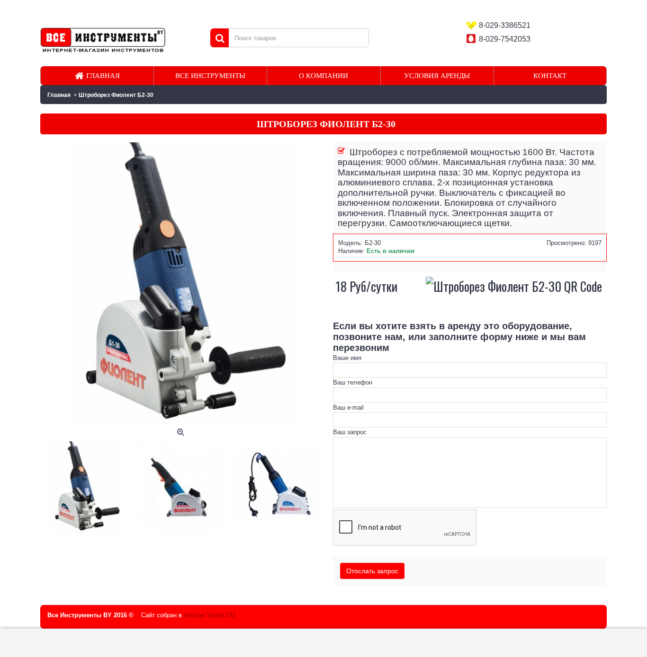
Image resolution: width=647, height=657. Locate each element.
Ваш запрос (350, 432)
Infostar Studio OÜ (209, 615)
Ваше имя (347, 357)
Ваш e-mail (348, 407)
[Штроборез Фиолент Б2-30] (88, 485)
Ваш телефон (352, 382)
